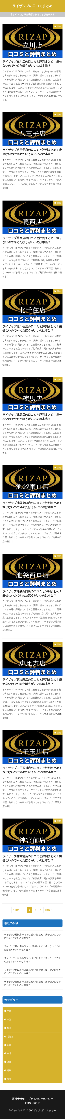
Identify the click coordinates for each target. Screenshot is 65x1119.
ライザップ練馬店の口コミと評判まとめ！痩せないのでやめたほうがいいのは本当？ (32, 416)
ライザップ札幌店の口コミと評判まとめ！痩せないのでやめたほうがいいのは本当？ (32, 936)
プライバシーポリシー (40, 1098)
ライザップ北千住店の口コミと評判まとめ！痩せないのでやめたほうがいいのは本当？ (32, 328)
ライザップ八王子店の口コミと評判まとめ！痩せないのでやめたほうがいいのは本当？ (32, 152)
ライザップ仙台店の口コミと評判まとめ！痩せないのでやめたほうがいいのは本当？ (32, 983)
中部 (9, 1019)
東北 (9, 1053)
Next (47, 909)
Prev (17, 909)
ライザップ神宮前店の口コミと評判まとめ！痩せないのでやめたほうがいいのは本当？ (32, 858)
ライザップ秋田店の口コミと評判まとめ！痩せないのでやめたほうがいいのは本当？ (32, 971)
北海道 (10, 1036)
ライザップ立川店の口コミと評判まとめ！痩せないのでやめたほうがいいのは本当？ (32, 63)
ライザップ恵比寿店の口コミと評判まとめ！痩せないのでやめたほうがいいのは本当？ (32, 681)
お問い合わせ (32, 1102)
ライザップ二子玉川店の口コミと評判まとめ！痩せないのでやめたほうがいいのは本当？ (32, 770)
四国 (9, 1045)
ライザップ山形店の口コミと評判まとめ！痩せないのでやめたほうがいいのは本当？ (32, 960)
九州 (9, 1028)
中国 (9, 1011)
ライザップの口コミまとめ (32, 6)
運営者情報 (18, 1098)
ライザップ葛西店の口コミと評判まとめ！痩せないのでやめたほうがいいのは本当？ (32, 240)
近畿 (9, 1070)
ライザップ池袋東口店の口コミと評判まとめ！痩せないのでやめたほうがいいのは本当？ (32, 505)
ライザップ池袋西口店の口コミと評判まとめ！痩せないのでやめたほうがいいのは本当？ (32, 593)
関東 (59, 26)
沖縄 (9, 1062)
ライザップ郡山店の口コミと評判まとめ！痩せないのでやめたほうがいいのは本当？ (32, 948)
